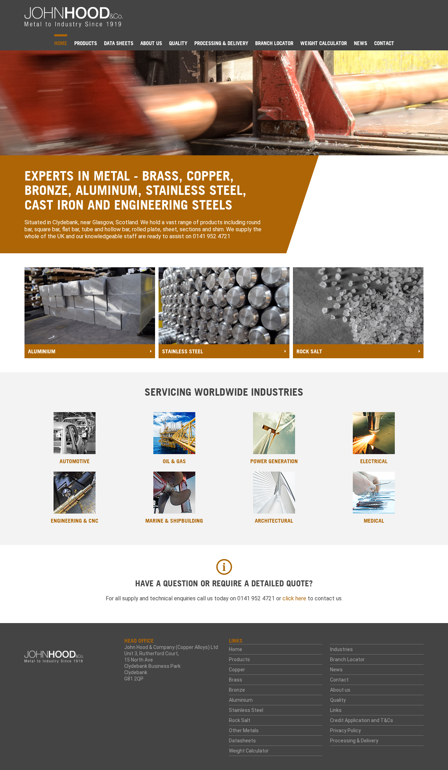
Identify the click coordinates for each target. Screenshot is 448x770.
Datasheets (242, 740)
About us (151, 43)
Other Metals (244, 730)
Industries (341, 649)
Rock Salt (239, 720)
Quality (178, 43)
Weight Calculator (323, 43)
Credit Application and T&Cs (361, 720)
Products (85, 43)
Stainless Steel (246, 710)
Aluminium (241, 700)
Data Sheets (118, 43)
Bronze (237, 690)
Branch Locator (274, 43)
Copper (237, 669)
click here (294, 598)
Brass (235, 680)
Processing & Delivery (221, 43)
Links (336, 710)
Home (60, 43)
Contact (384, 43)
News (360, 43)
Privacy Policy (345, 730)
